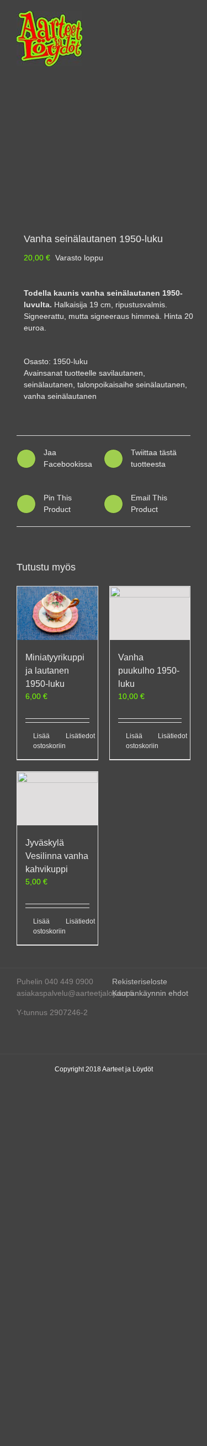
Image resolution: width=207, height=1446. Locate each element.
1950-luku (70, 361)
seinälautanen (48, 384)
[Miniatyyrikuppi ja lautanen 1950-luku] (57, 613)
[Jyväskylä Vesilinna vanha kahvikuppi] (57, 798)
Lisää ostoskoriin (45, 741)
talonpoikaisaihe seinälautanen (131, 384)
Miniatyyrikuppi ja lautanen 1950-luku (54, 671)
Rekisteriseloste (139, 981)
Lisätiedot (77, 736)
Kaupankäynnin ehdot (150, 993)
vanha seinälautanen (60, 396)
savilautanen (121, 373)
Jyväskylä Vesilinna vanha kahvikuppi (56, 856)
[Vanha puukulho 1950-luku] (150, 613)
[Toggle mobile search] (166, 17)
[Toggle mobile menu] (186, 17)
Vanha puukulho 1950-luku (148, 671)
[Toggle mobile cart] (146, 17)
